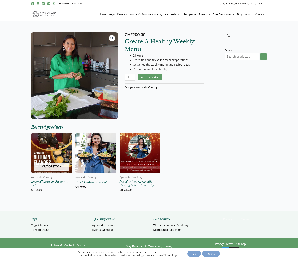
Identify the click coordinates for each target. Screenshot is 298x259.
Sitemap (241, 244)
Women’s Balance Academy (146, 14)
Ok (194, 253)
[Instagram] (38, 3)
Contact (259, 14)
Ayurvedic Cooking (146, 87)
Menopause (189, 14)
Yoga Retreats (40, 230)
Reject (211, 253)
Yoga (112, 14)
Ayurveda (170, 14)
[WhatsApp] (54, 3)
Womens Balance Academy (170, 225)
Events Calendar (102, 230)
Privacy (227, 219)
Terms (245, 219)
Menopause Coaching (167, 230)
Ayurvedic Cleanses (104, 225)
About (248, 14)
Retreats (122, 14)
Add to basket (150, 77)
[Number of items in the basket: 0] (228, 35)
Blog (239, 14)
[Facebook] (32, 3)
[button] (112, 38)
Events (203, 14)
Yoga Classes (39, 225)
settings (172, 255)
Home (102, 14)
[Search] (263, 56)
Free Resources (222, 14)
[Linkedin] (43, 3)
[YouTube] (48, 3)
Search (229, 50)
